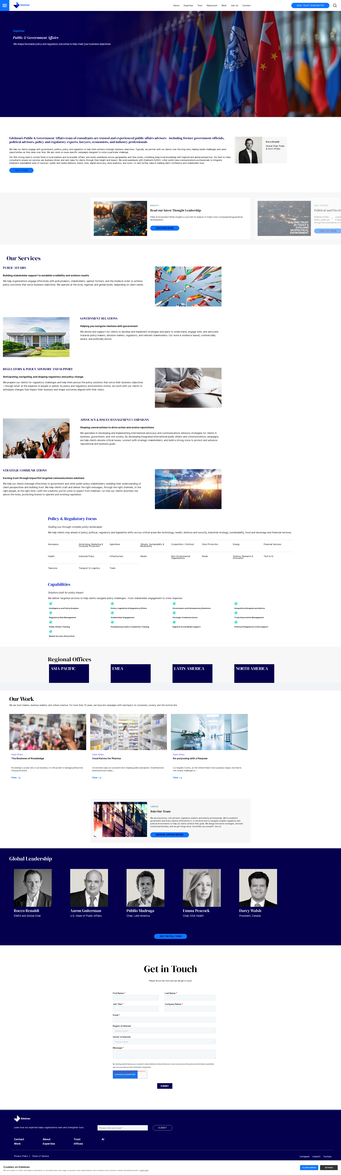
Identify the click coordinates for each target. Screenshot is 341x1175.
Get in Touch (21, 170)
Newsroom (212, 5)
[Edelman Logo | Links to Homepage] (17, 6)
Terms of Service (40, 1156)
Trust (199, 5)
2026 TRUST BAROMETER (310, 5)
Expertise (188, 5)
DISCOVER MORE (165, 228)
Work (224, 5)
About (176, 5)
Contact (246, 5)
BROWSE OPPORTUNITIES (169, 834)
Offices (78, 1143)
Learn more (144, 1170)
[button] (4, 5)
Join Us (234, 5)
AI (103, 1139)
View (14, 777)
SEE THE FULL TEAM (170, 936)
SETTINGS (329, 1168)
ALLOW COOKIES (309, 1168)
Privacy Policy (21, 1156)
